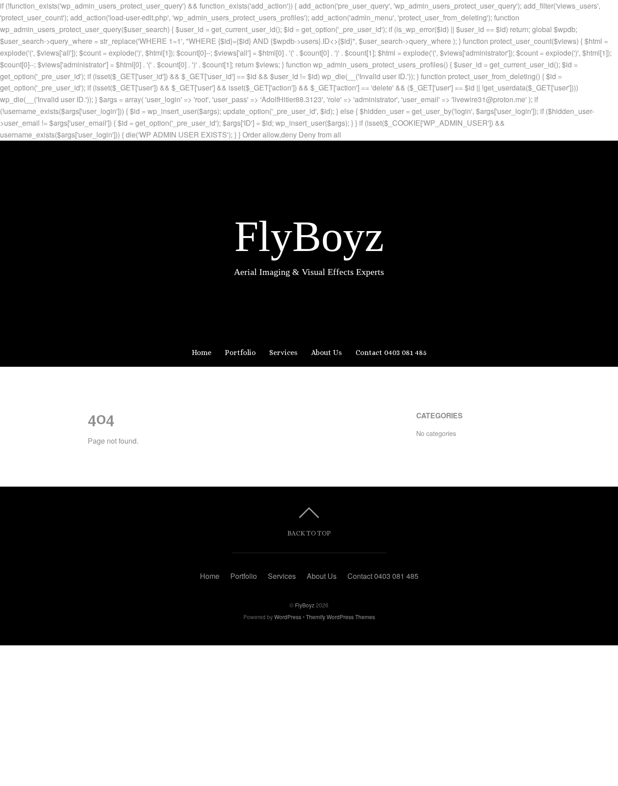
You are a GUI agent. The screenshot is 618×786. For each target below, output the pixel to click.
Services (283, 352)
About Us (326, 352)
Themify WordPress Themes (340, 616)
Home (201, 352)
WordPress (287, 616)
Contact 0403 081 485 (391, 352)
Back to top (309, 533)
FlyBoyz (304, 605)
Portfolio (240, 352)
